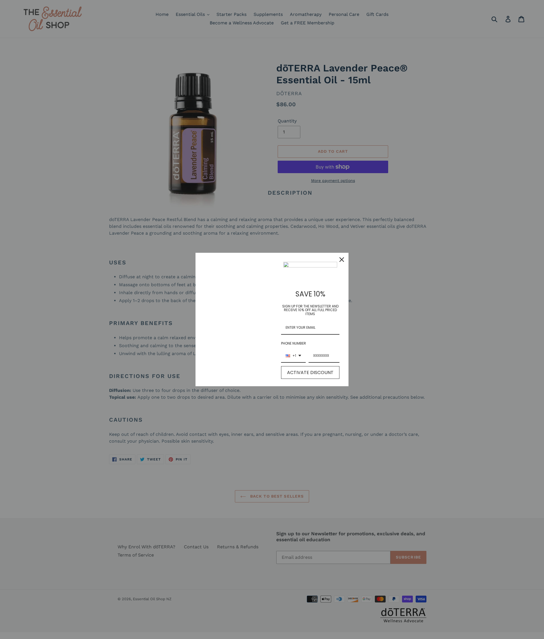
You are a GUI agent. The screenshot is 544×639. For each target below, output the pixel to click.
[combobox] (293, 356)
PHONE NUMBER (293, 343)
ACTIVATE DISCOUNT (310, 372)
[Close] (341, 259)
